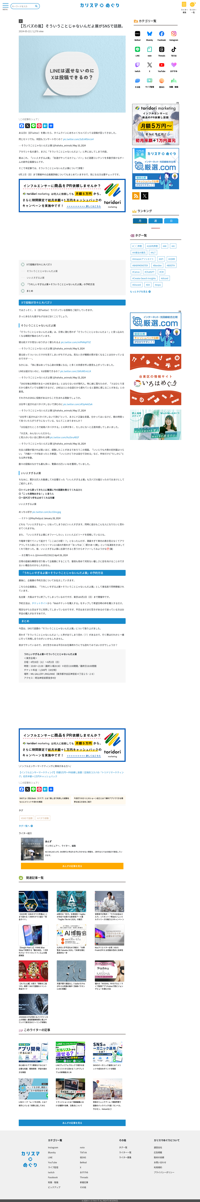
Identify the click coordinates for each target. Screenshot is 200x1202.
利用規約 (158, 1167)
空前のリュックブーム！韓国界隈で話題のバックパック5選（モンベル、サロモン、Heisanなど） (107, 1105)
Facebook (162, 40)
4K (165, 246)
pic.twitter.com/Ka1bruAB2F (64, 437)
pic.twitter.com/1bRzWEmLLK (75, 371)
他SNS (161, 87)
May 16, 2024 (79, 443)
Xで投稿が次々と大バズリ (39, 264)
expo (158, 284)
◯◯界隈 (138, 246)
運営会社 (158, 1147)
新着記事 (84, 1182)
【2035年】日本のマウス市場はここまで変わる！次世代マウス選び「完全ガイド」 (33, 917)
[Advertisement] (72, 235)
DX (148, 284)
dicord (165, 278)
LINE (138, 55)
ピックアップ (54, 1187)
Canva (137, 271)
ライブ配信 (149, 87)
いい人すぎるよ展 (35, 277)
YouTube (161, 71)
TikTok (174, 55)
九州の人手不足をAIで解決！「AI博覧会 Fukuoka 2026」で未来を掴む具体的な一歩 (71, 950)
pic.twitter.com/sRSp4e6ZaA (77, 404)
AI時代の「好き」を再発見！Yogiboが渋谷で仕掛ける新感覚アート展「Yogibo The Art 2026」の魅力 (71, 917)
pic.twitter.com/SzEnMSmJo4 (78, 139)
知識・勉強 (173, 87)
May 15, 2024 (79, 377)
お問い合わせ (160, 1162)
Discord (137, 284)
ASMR (172, 258)
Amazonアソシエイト (144, 258)
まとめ (30, 290)
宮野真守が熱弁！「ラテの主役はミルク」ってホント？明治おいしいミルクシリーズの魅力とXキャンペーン (109, 917)
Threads (161, 55)
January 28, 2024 (52, 518)
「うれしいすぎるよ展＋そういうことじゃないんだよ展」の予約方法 (61, 284)
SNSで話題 (27, 818)
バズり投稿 (43, 818)
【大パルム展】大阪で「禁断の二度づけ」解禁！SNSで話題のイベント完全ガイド (33, 986)
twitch (137, 71)
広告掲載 (158, 1152)
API (161, 258)
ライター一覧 (125, 1152)
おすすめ (173, 71)
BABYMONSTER (141, 265)
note (150, 55)
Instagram (173, 40)
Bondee (158, 265)
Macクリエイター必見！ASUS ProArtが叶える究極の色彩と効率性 (109, 948)
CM (162, 271)
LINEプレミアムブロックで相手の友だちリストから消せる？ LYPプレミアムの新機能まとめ (70, 1069)
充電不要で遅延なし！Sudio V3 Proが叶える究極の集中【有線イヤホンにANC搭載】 (71, 986)
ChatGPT (150, 271)
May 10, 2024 (79, 145)
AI (174, 246)
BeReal (138, 40)
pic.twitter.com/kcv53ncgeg (46, 511)
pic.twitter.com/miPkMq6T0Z (76, 342)
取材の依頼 (159, 1157)
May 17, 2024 (79, 410)
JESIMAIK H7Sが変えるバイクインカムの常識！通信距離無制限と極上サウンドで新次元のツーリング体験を (33, 1020)
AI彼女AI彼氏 (140, 252)
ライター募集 (125, 1157)
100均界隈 (153, 246)
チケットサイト (39, 603)
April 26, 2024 (61, 555)
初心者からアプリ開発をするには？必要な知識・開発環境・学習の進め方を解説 (33, 1069)
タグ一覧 (123, 1147)
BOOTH (171, 265)
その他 (137, 87)
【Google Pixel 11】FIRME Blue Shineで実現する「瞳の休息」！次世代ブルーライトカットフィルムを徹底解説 (33, 951)
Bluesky (149, 40)
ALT (153, 252)
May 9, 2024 (78, 348)
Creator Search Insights (145, 278)
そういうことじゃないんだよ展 (42, 271)
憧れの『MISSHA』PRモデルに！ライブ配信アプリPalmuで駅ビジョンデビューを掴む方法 (109, 986)
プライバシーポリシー (164, 1172)
